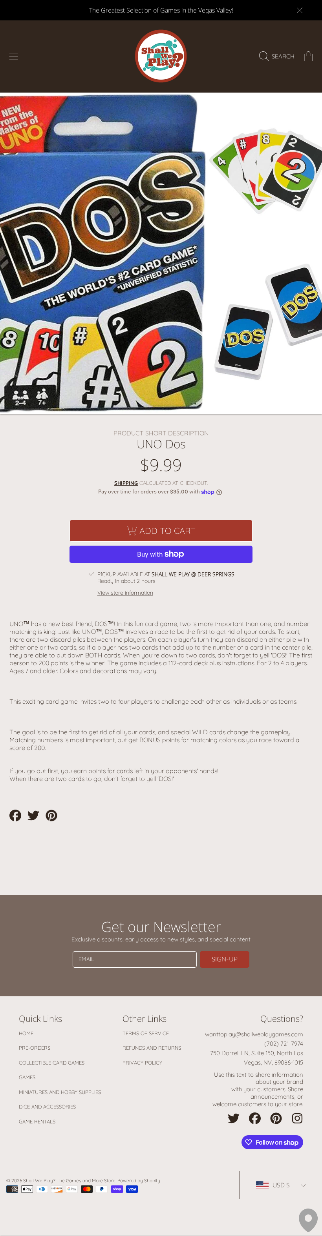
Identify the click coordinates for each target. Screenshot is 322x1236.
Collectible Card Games (51, 1062)
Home (26, 1033)
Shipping (126, 483)
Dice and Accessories (47, 1106)
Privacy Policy (142, 1062)
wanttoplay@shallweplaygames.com (254, 1034)
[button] (13, 56)
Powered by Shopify (138, 1180)
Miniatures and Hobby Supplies (60, 1092)
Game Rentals (37, 1121)
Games (27, 1077)
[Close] (300, 10)
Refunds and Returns (152, 1048)
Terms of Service (146, 1033)
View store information (125, 593)
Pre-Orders (34, 1048)
